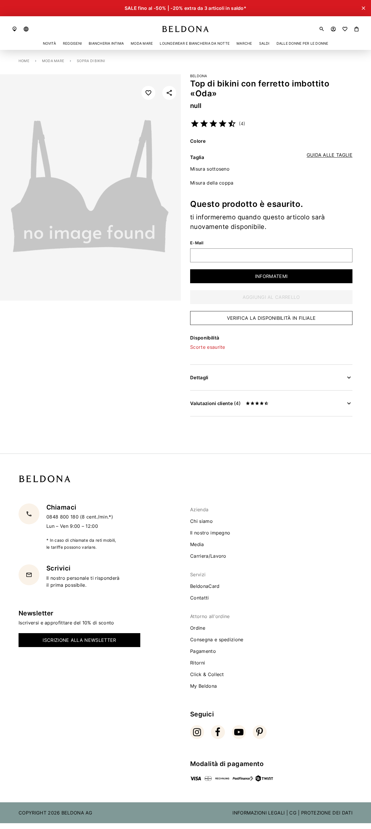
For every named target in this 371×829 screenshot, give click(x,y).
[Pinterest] (260, 732)
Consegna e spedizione (216, 639)
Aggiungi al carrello (271, 297)
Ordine (197, 628)
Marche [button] (244, 43)
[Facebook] (218, 732)
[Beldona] (185, 29)
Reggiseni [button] (72, 43)
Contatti (199, 598)
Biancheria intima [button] (106, 43)
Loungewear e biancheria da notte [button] (195, 43)
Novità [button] (49, 43)
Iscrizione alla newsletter (79, 640)
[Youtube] (239, 732)
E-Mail (197, 243)
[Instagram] (197, 732)
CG (293, 813)
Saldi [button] (264, 43)
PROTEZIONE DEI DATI (326, 813)
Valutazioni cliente (215, 403)
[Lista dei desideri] (345, 29)
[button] (26, 29)
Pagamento (203, 651)
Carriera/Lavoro (208, 556)
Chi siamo (201, 521)
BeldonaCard (205, 586)
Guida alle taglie (329, 155)
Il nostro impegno (210, 533)
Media (197, 544)
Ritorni (197, 663)
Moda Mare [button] (142, 43)
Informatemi (271, 276)
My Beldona (203, 686)
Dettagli (199, 377)
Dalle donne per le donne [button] (302, 43)
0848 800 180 (63, 517)
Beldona (198, 76)
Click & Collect (207, 674)
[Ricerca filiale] (14, 29)
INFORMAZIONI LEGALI (258, 813)
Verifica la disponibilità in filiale (271, 318)
